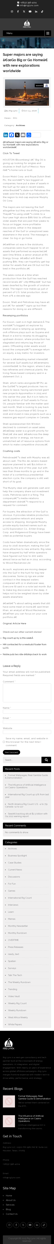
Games (11, 891)
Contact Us (11, 1214)
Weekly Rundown (17, 1010)
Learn (11, 912)
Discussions (14, 876)
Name (7, 708)
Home (9, 1195)
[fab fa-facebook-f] (18, 12)
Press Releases (15, 947)
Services (10, 1205)
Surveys (12, 968)
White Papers (15, 1024)
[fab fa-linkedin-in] (36, 12)
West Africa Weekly (18, 1017)
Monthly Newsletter (18, 926)
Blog (8, 1209)
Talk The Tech (15, 975)
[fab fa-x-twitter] (24, 12)
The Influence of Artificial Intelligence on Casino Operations (25, 786)
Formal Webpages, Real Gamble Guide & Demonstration (26, 776)
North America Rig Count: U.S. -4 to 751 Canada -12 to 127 (26, 805)
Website (7, 728)
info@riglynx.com (29, 5)
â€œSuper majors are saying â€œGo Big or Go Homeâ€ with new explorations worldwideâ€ (25, 145)
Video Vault (14, 996)
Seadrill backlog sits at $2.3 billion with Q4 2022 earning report (26, 815)
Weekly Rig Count (17, 1003)
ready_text (13, 954)
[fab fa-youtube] (30, 12)
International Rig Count (20, 898)
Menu (9, 33)
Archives (20, 125)
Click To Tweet (11, 153)
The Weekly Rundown (19, 982)
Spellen (12, 961)
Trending (12, 989)
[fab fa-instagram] (12, 12)
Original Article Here (14, 623)
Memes (11, 919)
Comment (9, 681)
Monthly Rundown (17, 933)
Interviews (13, 905)
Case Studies (14, 862)
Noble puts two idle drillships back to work (25, 654)
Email (7, 718)
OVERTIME (13, 940)
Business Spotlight (17, 855)
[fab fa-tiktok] (42, 12)
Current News (15, 869)
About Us (10, 1200)
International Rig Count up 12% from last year (27, 795)
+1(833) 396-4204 (28, 2)
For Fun (12, 884)
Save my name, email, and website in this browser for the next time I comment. (27, 742)
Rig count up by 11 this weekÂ (18, 638)
